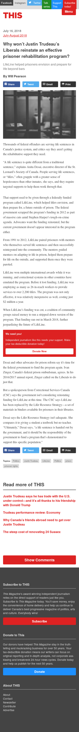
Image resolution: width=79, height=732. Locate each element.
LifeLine (46, 460)
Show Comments (40, 560)
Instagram (20, 3)
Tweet (30, 84)
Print (68, 84)
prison (68, 460)
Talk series (47, 4)
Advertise (8, 710)
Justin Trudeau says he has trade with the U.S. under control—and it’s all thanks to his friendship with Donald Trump (39, 500)
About (6, 695)
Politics (16, 460)
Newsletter (9, 702)
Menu (69, 11)
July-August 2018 (15, 35)
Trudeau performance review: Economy (31, 512)
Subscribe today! (69, 4)
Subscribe (39, 621)
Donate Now (39, 351)
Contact (7, 698)
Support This (57, 4)
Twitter (37, 3)
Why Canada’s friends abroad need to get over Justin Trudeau (37, 522)
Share (11, 84)
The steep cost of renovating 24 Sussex (32, 532)
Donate (39, 671)
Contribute (9, 706)
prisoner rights (11, 466)
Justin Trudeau (31, 460)
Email (49, 84)
